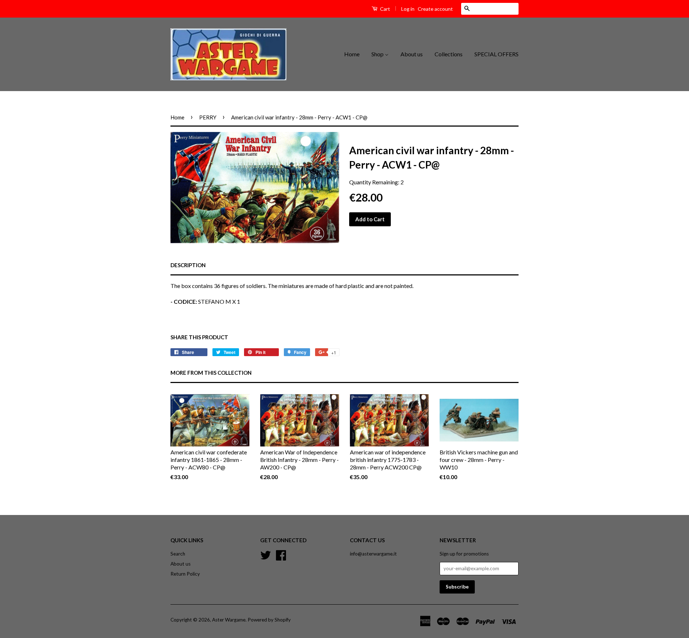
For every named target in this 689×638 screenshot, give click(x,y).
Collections (449, 54)
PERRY (207, 117)
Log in (407, 9)
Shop (378, 54)
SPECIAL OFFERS (496, 54)
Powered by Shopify (269, 620)
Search (177, 554)
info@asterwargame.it (373, 554)
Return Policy (185, 574)
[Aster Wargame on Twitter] (265, 554)
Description (188, 265)
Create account (435, 9)
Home (352, 54)
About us (411, 54)
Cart (384, 9)
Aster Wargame (228, 620)
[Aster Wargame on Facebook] (281, 554)
